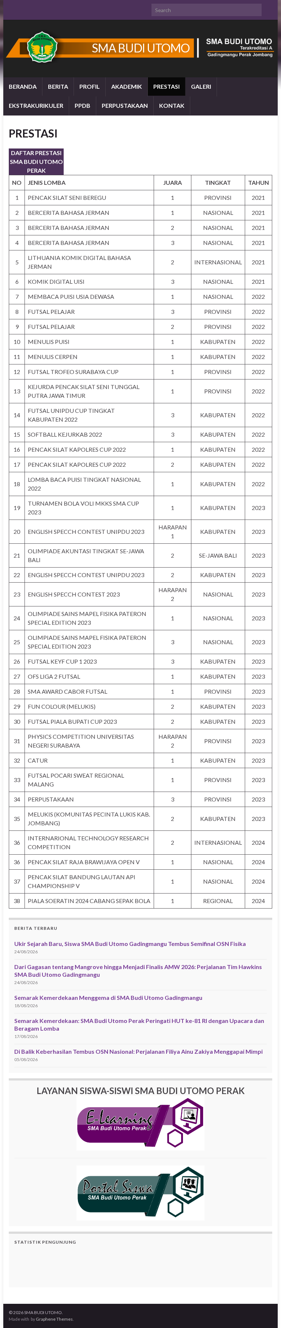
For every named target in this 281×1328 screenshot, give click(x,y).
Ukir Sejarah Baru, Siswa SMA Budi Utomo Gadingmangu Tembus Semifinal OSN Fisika (130, 943)
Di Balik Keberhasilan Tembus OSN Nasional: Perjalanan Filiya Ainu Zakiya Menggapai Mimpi (138, 1051)
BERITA (58, 86)
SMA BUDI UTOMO (141, 48)
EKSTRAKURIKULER (36, 105)
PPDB (82, 105)
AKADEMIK (126, 86)
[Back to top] (264, 1311)
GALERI (201, 86)
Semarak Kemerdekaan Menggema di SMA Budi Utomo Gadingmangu (108, 997)
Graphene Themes (54, 1319)
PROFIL (89, 86)
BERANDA (23, 86)
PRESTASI (166, 86)
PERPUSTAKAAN (125, 105)
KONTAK (171, 105)
